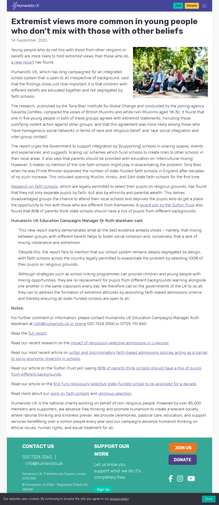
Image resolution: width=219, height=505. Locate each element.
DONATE (182, 459)
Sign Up (103, 489)
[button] (203, 5)
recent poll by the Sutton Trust (166, 205)
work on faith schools (69, 393)
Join (178, 5)
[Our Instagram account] (180, 480)
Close (209, 499)
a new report (22, 62)
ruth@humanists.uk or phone (60, 323)
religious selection (114, 393)
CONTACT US (38, 446)
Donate (192, 5)
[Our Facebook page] (171, 480)
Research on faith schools (34, 186)
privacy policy (119, 499)
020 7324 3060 (37, 457)
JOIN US (183, 447)
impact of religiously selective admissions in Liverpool (120, 342)
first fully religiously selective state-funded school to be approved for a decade (124, 383)
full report (37, 333)
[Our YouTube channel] (191, 480)
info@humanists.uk (44, 463)
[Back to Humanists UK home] (25, 5)
